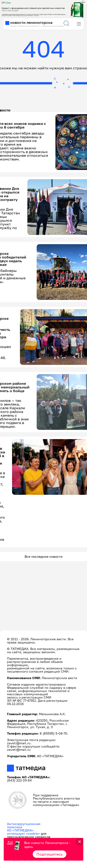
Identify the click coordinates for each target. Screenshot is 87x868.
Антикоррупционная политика (23, 825)
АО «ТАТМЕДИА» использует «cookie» (23, 831)
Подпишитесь (49, 854)
